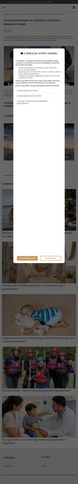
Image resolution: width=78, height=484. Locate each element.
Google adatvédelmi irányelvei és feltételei (45, 86)
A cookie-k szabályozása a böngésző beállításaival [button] (32, 102)
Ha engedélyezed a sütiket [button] (27, 91)
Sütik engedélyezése (27, 258)
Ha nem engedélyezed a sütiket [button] (29, 96)
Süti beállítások (50, 258)
